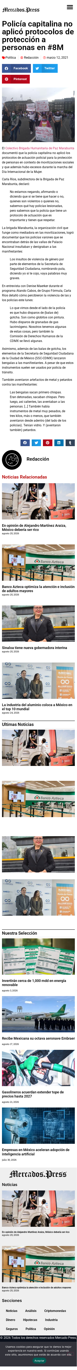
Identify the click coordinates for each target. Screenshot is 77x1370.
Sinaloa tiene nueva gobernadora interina (34, 648)
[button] (70, 7)
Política (11, 57)
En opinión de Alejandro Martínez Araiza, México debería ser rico (34, 527)
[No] (70, 1354)
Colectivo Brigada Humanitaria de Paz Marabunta (39, 148)
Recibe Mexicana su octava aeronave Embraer (38, 1038)
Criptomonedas (55, 1311)
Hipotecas (30, 1320)
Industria (51, 1320)
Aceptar (39, 1360)
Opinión (49, 1329)
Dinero (10, 1320)
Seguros (12, 1329)
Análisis (30, 1311)
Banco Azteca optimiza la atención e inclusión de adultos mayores (36, 1287)
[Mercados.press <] (27, 10)
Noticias (11, 1311)
